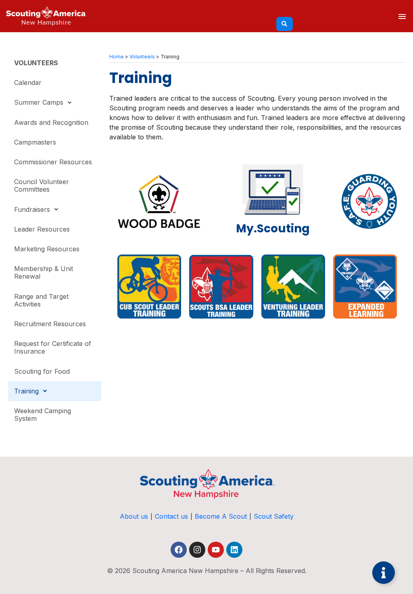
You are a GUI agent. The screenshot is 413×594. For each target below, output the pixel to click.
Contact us (171, 516)
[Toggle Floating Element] (383, 572)
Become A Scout (221, 516)
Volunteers (142, 57)
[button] (54, 102)
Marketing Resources (46, 249)
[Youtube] (216, 550)
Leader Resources (42, 229)
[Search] (284, 24)
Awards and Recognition (51, 122)
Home (116, 57)
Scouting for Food (42, 371)
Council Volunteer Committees (41, 185)
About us (134, 516)
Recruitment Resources (50, 324)
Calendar (28, 83)
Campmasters (35, 142)
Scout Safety (274, 516)
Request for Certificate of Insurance (52, 347)
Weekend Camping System (42, 414)
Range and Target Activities (41, 300)
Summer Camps (38, 102)
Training (26, 391)
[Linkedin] (234, 550)
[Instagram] (197, 550)
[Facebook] (179, 550)
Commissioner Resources (53, 162)
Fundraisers (32, 209)
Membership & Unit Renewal (43, 272)
